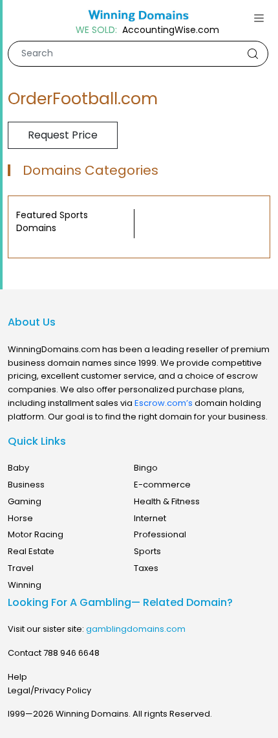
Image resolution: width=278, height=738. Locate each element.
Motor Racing (35, 534)
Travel (21, 568)
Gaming (24, 501)
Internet (150, 518)
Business (26, 484)
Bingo (146, 468)
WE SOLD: (96, 30)
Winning (24, 585)
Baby (18, 468)
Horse (20, 518)
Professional (160, 534)
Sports (147, 551)
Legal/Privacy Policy (49, 690)
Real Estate (31, 551)
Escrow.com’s (163, 403)
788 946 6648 (71, 653)
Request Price (63, 135)
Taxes (146, 568)
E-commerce (162, 484)
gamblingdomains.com (136, 629)
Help (17, 677)
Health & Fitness (167, 501)
